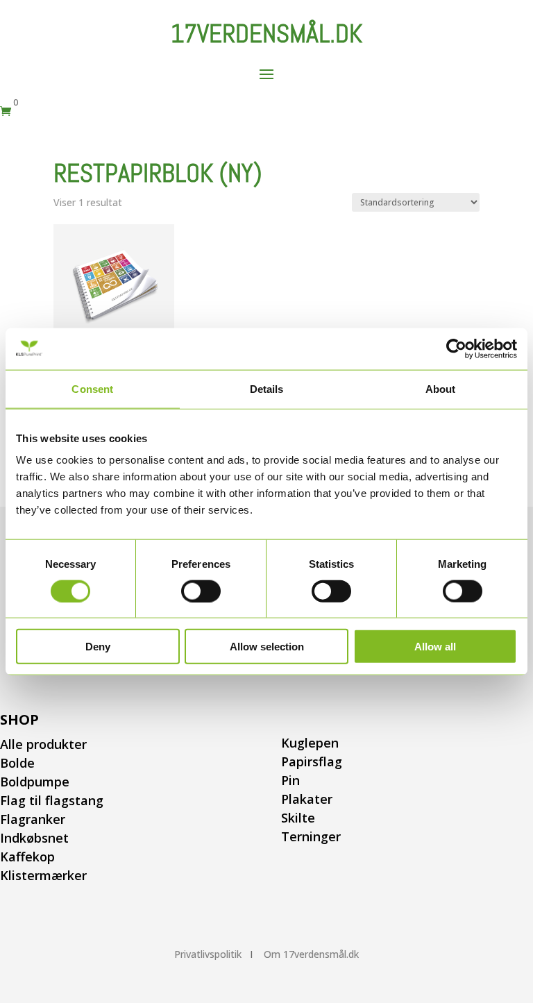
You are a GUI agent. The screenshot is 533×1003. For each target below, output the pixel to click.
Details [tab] (267, 388)
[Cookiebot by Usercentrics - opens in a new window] (456, 348)
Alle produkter (43, 744)
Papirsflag (311, 761)
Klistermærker (43, 875)
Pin (290, 780)
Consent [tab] (92, 388)
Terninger (311, 836)
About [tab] (440, 388)
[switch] (201, 591)
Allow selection (267, 646)
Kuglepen (310, 742)
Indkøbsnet (34, 837)
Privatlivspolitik (208, 954)
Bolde (17, 763)
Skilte (298, 817)
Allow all (435, 646)
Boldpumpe (34, 781)
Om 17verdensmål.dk (311, 954)
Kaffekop (27, 856)
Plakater (306, 799)
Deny (97, 646)
